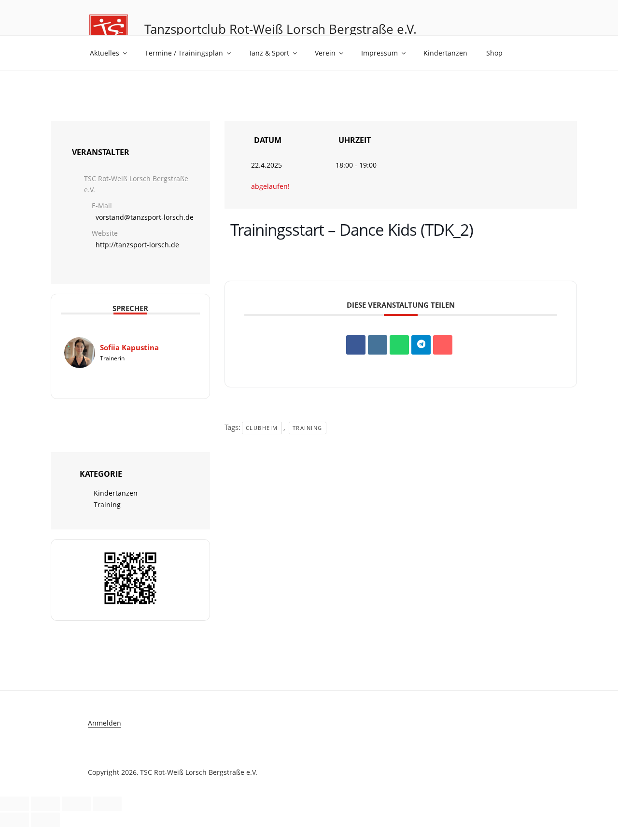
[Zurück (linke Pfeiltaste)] (14, 820)
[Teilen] (76, 804)
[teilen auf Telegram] (421, 345)
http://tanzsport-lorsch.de (137, 244)
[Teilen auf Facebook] (355, 345)
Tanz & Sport (269, 52)
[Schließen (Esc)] (107, 804)
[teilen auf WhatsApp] (399, 345)
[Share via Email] (442, 345)
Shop (494, 52)
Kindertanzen (445, 52)
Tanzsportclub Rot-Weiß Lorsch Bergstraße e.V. (280, 29)
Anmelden (104, 722)
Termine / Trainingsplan (184, 52)
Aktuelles (104, 52)
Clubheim (262, 427)
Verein (325, 52)
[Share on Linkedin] (377, 345)
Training (107, 504)
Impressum (379, 52)
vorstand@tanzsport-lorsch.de (145, 217)
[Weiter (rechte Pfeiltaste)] (45, 820)
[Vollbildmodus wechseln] (45, 804)
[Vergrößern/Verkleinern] (14, 804)
